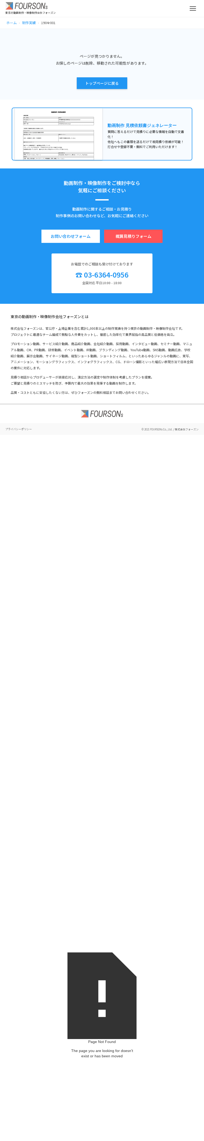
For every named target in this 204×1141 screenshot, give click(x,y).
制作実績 (29, 22)
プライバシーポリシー (18, 429)
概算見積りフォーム (133, 236)
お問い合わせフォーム (71, 236)
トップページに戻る (102, 83)
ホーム (11, 22)
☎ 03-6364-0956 (102, 274)
